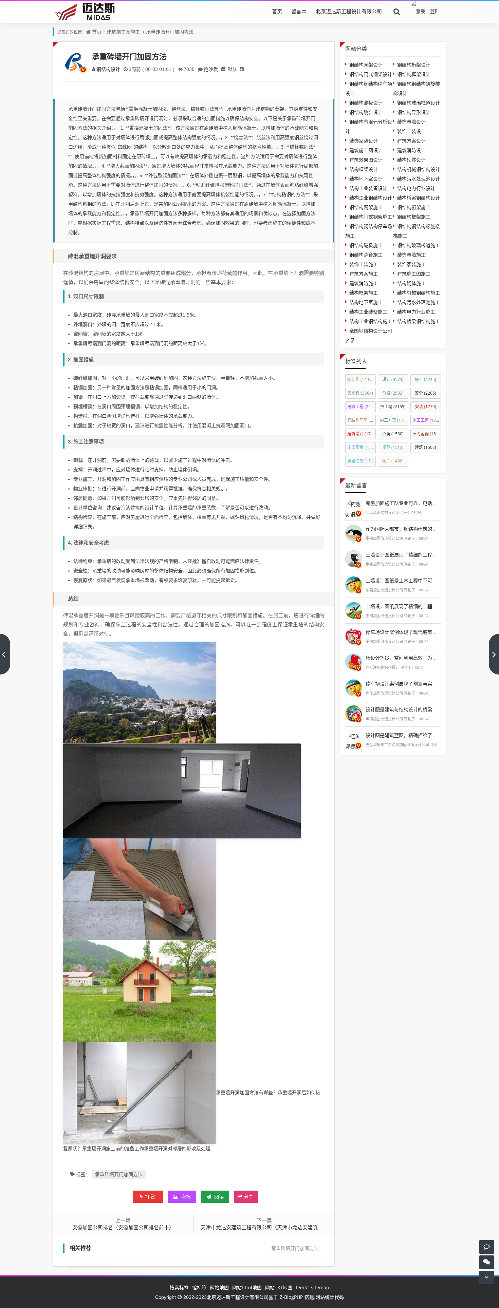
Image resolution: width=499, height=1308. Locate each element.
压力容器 (426, 434)
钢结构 (361, 379)
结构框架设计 (363, 169)
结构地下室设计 (366, 178)
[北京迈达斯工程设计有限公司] (85, 11)
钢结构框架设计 (413, 74)
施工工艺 (426, 420)
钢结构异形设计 (413, 112)
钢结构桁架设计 (413, 64)
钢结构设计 (108, 69)
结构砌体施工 (411, 283)
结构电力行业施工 (416, 311)
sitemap (320, 1287)
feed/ (302, 1287)
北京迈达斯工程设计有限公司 (349, 11)
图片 (393, 461)
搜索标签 (179, 1287)
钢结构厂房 (361, 420)
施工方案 (394, 420)
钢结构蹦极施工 (366, 245)
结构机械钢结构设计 (418, 169)
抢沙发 (211, 69)
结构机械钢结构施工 (418, 292)
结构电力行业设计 (416, 188)
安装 (425, 407)
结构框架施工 (363, 292)
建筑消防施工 (363, 283)
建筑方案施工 (363, 273)
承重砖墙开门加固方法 (169, 32)
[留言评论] (486, 1247)
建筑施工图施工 (123, 32)
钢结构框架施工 (413, 216)
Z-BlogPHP (291, 1297)
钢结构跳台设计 (366, 112)
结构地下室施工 (366, 302)
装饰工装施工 (363, 264)
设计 (393, 379)
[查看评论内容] (353, 513)
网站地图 (219, 1287)
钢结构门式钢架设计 (370, 74)
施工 (425, 379)
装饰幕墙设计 (411, 121)
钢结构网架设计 (366, 64)
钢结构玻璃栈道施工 (418, 245)
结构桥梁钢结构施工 (418, 321)
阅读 (218, 1196)
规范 (393, 447)
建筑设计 (361, 434)
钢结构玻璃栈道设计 (418, 102)
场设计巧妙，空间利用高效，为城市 (404, 658)
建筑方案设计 (411, 140)
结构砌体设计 (411, 159)
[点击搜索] (396, 11)
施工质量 (361, 447)
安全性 (360, 393)
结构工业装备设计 (368, 188)
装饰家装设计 (363, 140)
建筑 (425, 447)
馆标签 (199, 1287)
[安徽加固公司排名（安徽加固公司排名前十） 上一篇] (5, 654)
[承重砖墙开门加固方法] (139, 692)
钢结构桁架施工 (413, 207)
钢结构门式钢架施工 (370, 216)
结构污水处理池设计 (418, 178)
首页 (277, 11)
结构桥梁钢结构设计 (418, 197)
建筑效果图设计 (366, 159)
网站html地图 (247, 1287)
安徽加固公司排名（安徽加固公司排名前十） (123, 1227)
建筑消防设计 (411, 150)
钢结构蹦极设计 (366, 102)
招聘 (393, 434)
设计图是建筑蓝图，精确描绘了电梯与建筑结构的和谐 (423, 735)
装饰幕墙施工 (411, 254)
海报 (185, 1196)
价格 (393, 393)
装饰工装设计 (411, 131)
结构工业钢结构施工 (370, 321)
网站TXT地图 (278, 1287)
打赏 (150, 1196)
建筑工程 (361, 407)
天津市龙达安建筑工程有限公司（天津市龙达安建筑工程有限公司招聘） (282, 1227)
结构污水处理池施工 (418, 302)
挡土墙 (393, 407)
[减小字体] (223, 69)
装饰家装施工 (411, 264)
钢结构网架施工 (366, 207)
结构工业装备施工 (368, 311)
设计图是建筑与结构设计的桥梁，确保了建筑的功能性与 (425, 709)
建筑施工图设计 (366, 150)
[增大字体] (242, 69)
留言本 (299, 11)
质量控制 (361, 461)
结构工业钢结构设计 (370, 197)
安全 (425, 393)
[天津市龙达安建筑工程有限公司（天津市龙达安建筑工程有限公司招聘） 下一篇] (494, 654)
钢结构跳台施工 (366, 254)
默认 (232, 69)
